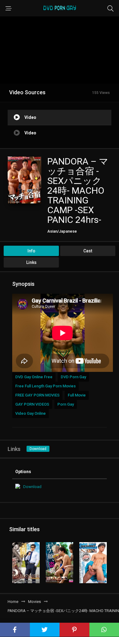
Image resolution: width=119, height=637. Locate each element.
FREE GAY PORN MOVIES (37, 395)
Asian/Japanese (62, 231)
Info (31, 250)
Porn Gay (65, 404)
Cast (87, 250)
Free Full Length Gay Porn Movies (45, 386)
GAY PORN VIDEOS (32, 404)
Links (31, 262)
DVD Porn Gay (73, 377)
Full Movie (77, 395)
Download (38, 449)
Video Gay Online (30, 413)
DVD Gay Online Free (33, 377)
